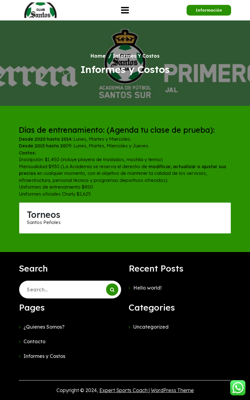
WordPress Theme (172, 390)
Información (209, 10)
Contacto (34, 341)
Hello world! (147, 288)
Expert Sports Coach (124, 390)
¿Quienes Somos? (44, 327)
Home (98, 56)
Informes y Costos (44, 356)
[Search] (112, 289)
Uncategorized (151, 327)
